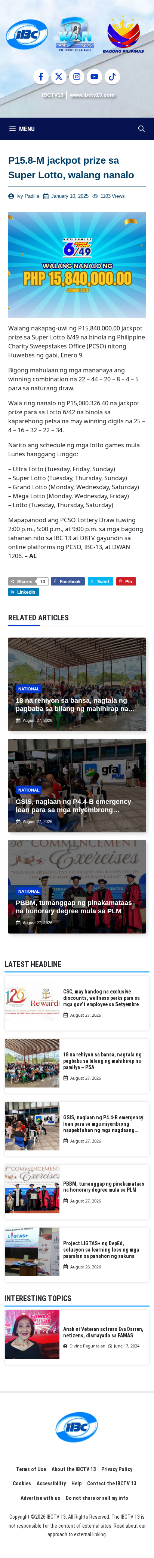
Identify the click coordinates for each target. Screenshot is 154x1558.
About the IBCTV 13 (74, 1469)
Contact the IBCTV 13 (111, 1483)
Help (76, 1483)
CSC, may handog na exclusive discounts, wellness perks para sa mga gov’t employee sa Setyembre (101, 998)
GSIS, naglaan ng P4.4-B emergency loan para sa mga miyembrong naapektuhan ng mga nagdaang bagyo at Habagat (103, 1123)
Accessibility (51, 1483)
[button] (141, 129)
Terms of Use (31, 1469)
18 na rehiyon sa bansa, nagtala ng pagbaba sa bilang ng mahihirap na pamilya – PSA (102, 1061)
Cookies (22, 1483)
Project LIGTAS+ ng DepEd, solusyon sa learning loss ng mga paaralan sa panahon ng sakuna (101, 1249)
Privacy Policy (116, 1469)
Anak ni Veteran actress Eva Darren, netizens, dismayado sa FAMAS (103, 1332)
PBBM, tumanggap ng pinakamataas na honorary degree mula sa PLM (103, 1187)
